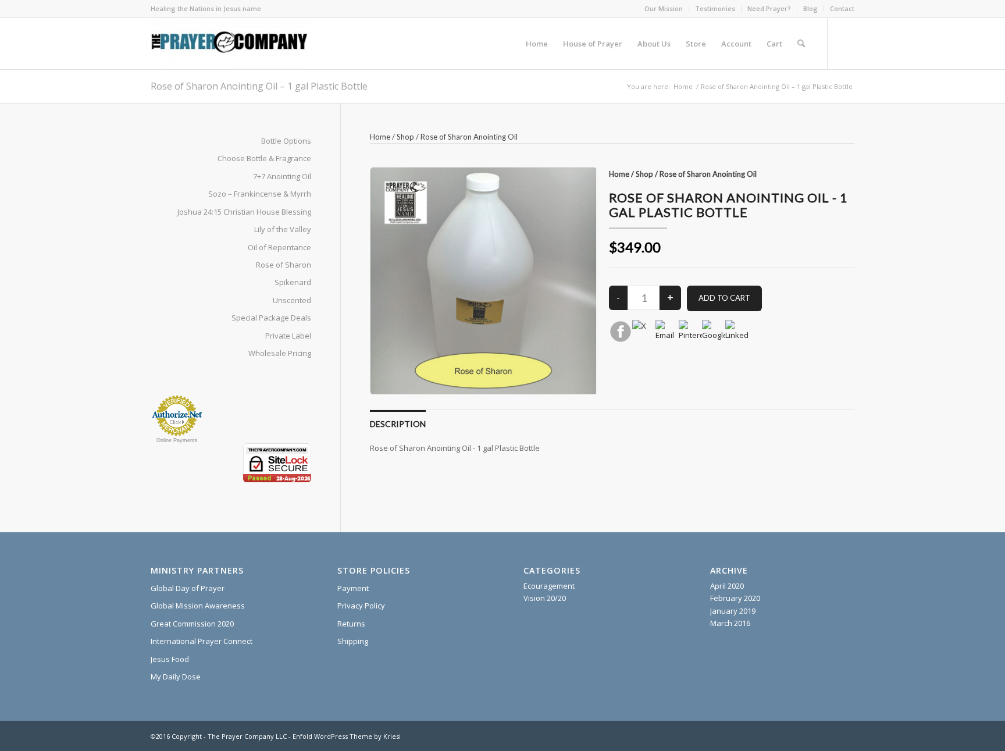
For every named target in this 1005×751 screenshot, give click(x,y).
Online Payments (177, 440)
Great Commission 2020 (192, 623)
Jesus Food (170, 659)
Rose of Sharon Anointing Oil (469, 136)
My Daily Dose (176, 676)
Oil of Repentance (279, 247)
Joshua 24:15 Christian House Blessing (244, 212)
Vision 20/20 (544, 598)
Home (380, 136)
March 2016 (730, 623)
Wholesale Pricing (279, 353)
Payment (353, 588)
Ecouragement (549, 586)
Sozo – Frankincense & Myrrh (259, 193)
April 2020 (727, 586)
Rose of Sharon (283, 264)
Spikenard (293, 282)
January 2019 (732, 611)
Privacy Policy (361, 605)
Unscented (292, 300)
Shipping (352, 641)
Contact (842, 8)
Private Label (288, 335)
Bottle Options (286, 141)
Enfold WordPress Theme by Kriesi (347, 736)
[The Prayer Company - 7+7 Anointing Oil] (229, 43)
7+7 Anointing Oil (282, 176)
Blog (810, 8)
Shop (405, 136)
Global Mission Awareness (198, 605)
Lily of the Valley (282, 229)
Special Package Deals (271, 317)
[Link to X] (845, 43)
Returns (351, 623)
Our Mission (663, 8)
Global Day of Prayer (187, 588)
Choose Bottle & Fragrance (264, 158)
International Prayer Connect (201, 641)
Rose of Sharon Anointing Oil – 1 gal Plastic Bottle (259, 86)
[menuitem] (664, 9)
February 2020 (735, 598)
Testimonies (715, 8)
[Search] (801, 43)
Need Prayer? (769, 8)
